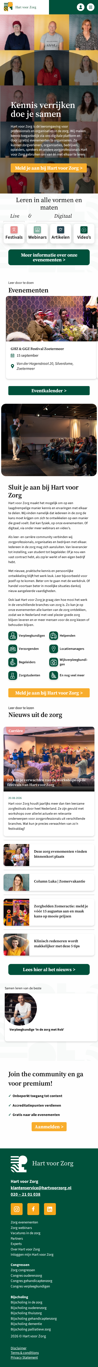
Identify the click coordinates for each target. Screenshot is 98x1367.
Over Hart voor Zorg (25, 1249)
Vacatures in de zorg (25, 1233)
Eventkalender (47, 390)
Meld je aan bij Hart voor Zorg (47, 168)
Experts (16, 1243)
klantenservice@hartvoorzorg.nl (41, 1188)
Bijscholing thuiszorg (26, 1313)
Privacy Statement (24, 1357)
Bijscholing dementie (26, 1323)
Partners (17, 1238)
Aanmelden (47, 1126)
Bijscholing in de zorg (26, 1302)
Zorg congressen (23, 1270)
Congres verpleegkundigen (30, 1286)
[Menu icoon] (91, 7)
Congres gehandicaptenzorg (31, 1280)
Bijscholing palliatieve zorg (31, 1329)
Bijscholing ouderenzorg (29, 1307)
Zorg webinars (21, 1227)
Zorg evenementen (24, 1222)
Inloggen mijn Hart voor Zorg (32, 1254)
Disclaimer (18, 1348)
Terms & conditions (25, 1353)
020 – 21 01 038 (25, 1194)
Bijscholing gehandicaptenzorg (34, 1318)
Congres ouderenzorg (26, 1275)
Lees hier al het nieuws (47, 969)
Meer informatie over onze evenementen (49, 257)
